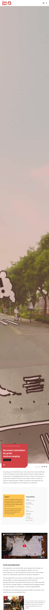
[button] (42, 467)
